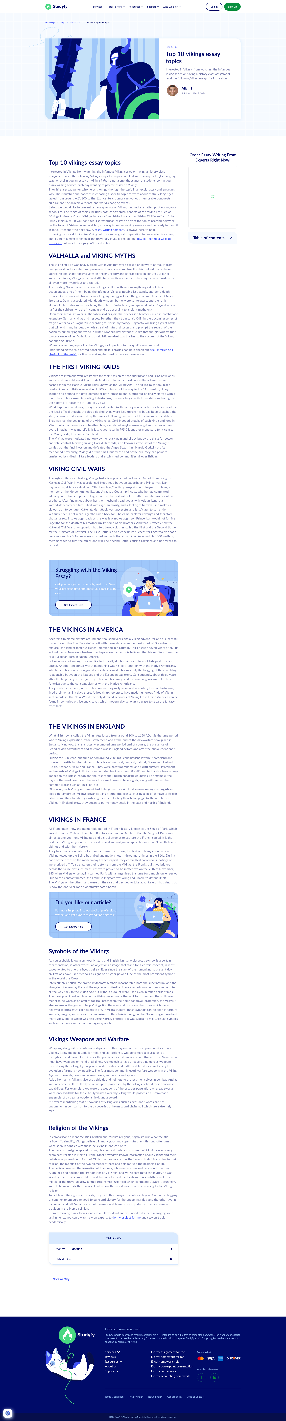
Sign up (232, 6)
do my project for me (126, 1217)
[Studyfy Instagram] (214, 1377)
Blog (62, 22)
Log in (214, 6)
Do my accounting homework (170, 1376)
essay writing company (110, 229)
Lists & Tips (75, 22)
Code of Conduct (195, 1396)
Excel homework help (165, 1361)
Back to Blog (61, 1279)
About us (111, 1366)
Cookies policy (174, 1396)
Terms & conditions (114, 1396)
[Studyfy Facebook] (201, 1377)
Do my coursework (163, 1371)
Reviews (110, 1356)
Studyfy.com (151, 1417)
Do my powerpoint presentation (172, 1366)
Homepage (50, 22)
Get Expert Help (73, 604)
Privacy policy (136, 1396)
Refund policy (155, 1396)
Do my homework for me (167, 1356)
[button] (99, 7)
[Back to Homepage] (56, 7)
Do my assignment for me (168, 1352)
